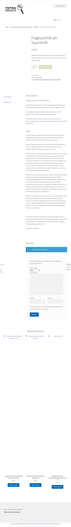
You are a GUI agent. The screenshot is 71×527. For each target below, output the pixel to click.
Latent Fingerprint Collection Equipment (21, 27)
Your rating (34, 268)
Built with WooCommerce (12, 512)
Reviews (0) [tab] (7, 102)
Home (7, 27)
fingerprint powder (55, 79)
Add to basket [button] (14, 485)
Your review (34, 273)
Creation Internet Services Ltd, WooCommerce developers (42, 524)
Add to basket (45, 67)
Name (32, 298)
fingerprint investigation (41, 79)
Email (49, 298)
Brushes (36, 27)
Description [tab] (7, 97)
